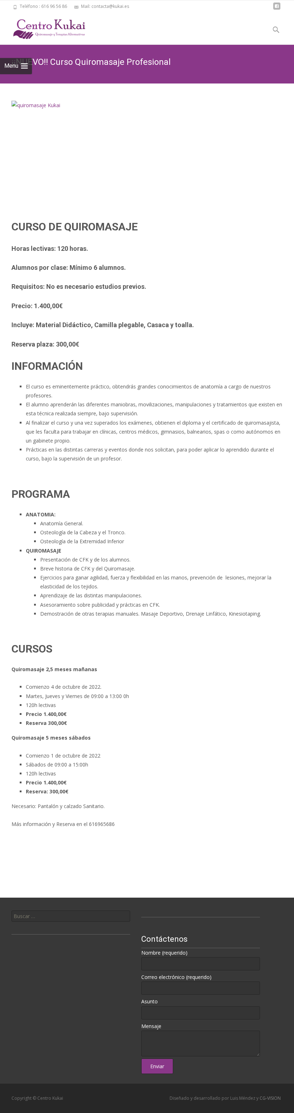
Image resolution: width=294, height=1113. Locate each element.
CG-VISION (270, 1098)
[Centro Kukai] (43, 27)
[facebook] (276, 8)
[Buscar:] (70, 916)
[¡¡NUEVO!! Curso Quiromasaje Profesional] (147, 150)
